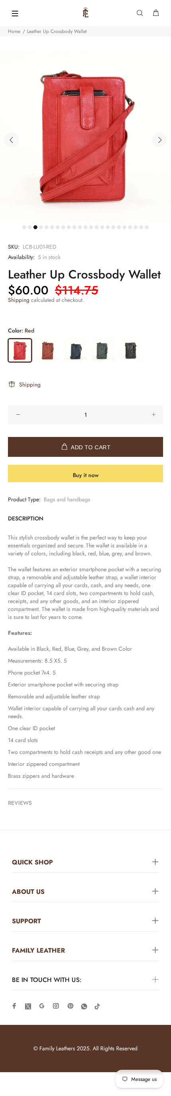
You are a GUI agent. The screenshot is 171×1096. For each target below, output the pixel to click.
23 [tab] (147, 227)
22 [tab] (141, 227)
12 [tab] (85, 227)
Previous (11, 139)
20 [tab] (130, 227)
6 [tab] (52, 227)
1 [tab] (24, 227)
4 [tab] (41, 227)
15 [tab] (102, 227)
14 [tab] (97, 227)
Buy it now (86, 475)
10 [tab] (74, 227)
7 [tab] (58, 227)
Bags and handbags (67, 499)
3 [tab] (35, 227)
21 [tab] (136, 227)
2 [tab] (30, 227)
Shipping (18, 300)
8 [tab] (63, 227)
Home (14, 31)
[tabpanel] (85, 135)
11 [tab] (80, 227)
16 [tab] (108, 227)
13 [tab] (91, 227)
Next (159, 139)
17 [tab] (113, 227)
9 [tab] (69, 227)
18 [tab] (119, 227)
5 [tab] (47, 227)
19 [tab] (124, 227)
